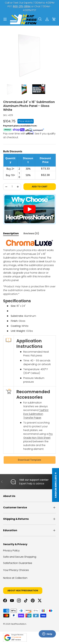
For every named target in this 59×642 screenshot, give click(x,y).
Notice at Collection (15, 578)
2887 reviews (16, 640)
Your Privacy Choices (16, 570)
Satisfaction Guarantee (17, 563)
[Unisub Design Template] (29, 460)
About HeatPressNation (22, 590)
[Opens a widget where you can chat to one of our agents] (47, 634)
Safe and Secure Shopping (19, 557)
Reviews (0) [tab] (31, 233)
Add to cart (40, 186)
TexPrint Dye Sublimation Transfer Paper (35, 413)
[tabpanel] (29, 352)
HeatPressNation (18, 624)
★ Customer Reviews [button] (55, 485)
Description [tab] (11, 233)
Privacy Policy (11, 550)
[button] (54, 19)
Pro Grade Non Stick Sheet (38, 435)
